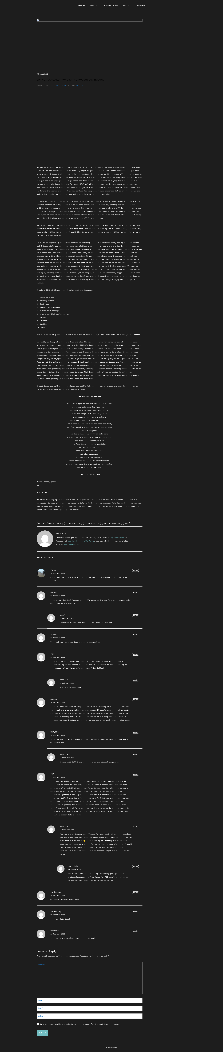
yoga (126, 524)
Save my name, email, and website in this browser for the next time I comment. (80, 1024)
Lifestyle (80, 85)
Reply (135, 570)
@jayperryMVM (118, 538)
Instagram (140, 6)
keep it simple (54, 524)
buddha (41, 524)
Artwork (81, 6)
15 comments (61, 85)
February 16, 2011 (42, 74)
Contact (127, 6)
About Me (94, 6)
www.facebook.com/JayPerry (81, 541)
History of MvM (111, 6)
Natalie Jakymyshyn (112, 524)
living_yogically (92, 524)
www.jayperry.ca (71, 544)
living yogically (73, 524)
